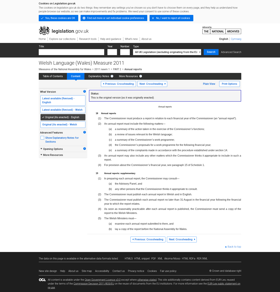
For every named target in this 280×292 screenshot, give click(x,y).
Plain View (209, 83)
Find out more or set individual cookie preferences (115, 18)
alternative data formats (97, 258)
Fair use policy (168, 271)
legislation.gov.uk (65, 27)
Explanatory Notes (98, 76)
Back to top (234, 246)
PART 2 (117, 69)
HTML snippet (142, 258)
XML (160, 258)
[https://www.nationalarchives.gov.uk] (221, 28)
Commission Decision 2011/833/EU (94, 283)
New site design (48, 271)
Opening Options (51, 149)
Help (62, 271)
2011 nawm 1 (102, 69)
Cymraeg (236, 39)
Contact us (118, 271)
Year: (110, 46)
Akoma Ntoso (172, 258)
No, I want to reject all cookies (173, 18)
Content (75, 76)
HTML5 (129, 258)
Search (211, 51)
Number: (125, 46)
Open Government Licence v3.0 (103, 279)
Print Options (229, 83)
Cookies (152, 271)
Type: (136, 46)
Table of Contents (53, 76)
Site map (87, 271)
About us (73, 271)
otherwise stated (147, 279)
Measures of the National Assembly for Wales (65, 69)
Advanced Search (231, 52)
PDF (153, 258)
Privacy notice (136, 271)
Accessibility (102, 271)
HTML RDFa (188, 258)
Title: (41, 46)
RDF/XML (202, 258)
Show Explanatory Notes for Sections (62, 139)
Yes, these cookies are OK (60, 18)
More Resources (128, 76)
